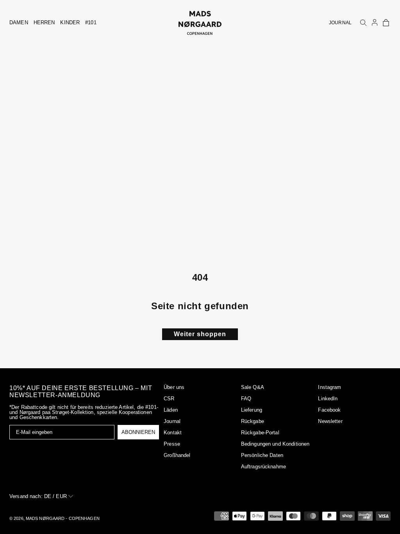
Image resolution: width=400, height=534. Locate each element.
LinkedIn (328, 398)
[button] (386, 22)
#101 (90, 22)
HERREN (44, 22)
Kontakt (173, 432)
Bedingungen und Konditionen (275, 444)
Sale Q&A (252, 387)
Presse (172, 444)
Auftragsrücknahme (263, 466)
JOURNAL (340, 22)
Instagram (329, 387)
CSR (169, 398)
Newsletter (330, 421)
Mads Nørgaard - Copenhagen (63, 518)
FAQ (246, 398)
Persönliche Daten (262, 455)
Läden (171, 410)
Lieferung (251, 410)
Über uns (174, 387)
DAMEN (18, 22)
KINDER (70, 22)
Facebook (329, 410)
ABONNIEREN (138, 432)
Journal (172, 421)
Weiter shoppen (200, 334)
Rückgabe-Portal (260, 432)
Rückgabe (252, 421)
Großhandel (177, 455)
